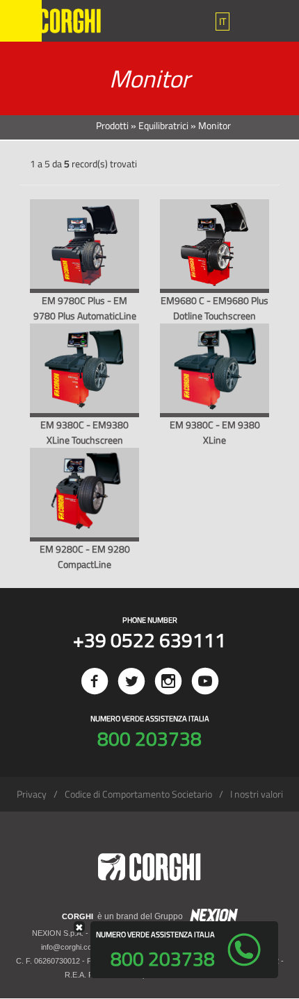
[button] (222, 21)
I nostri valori (256, 794)
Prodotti (112, 125)
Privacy (32, 794)
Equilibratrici (163, 125)
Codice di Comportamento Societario (138, 794)
